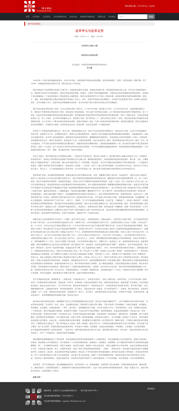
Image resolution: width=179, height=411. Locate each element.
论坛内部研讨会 (60, 17)
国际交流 (101, 17)
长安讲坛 (46, 17)
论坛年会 (73, 17)
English (152, 6)
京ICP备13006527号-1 (89, 391)
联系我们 (151, 389)
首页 (27, 17)
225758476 (142, 6)
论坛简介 (36, 17)
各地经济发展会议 (87, 17)
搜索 (151, 17)
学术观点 (112, 17)
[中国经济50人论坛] (41, 6)
